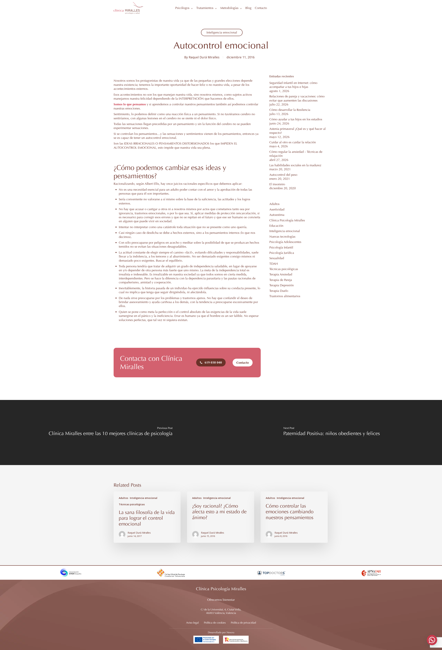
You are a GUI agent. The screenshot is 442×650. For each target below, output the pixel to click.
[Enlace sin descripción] (128, 8)
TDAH (273, 264)
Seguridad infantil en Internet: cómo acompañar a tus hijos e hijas (293, 85)
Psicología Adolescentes (285, 242)
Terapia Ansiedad (280, 274)
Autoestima (276, 215)
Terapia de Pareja (280, 280)
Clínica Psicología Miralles (287, 220)
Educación (276, 226)
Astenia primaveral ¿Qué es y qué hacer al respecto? (297, 131)
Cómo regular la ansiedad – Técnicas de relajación (295, 154)
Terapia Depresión (281, 285)
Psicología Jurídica (281, 253)
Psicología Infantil (281, 247)
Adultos (274, 204)
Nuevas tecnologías (282, 236)
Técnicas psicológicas (283, 269)
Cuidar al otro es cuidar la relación (292, 142)
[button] (213, 362)
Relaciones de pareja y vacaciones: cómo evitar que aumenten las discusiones (297, 98)
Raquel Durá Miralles (204, 57)
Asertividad (276, 209)
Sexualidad (276, 258)
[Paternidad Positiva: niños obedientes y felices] (331, 432)
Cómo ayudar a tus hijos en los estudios (295, 119)
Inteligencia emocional (221, 32)
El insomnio (277, 184)
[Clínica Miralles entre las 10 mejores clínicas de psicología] (110, 432)
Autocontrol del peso (283, 175)
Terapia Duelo (278, 291)
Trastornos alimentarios (284, 296)
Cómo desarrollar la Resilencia (289, 110)
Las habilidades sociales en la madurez (295, 165)
